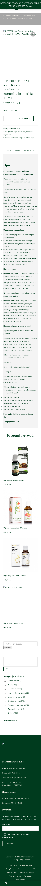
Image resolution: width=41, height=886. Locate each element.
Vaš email (6, 824)
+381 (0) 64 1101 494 (18, 777)
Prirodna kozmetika (19, 705)
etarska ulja (29, 138)
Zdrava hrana (16, 709)
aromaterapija (17, 138)
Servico (27, 860)
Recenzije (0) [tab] (29, 150)
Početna (6, 15)
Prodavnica (15, 15)
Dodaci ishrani (16, 701)
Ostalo (13, 713)
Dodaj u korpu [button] (20, 476)
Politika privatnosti (26, 865)
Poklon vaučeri (15, 689)
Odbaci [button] (29, 6)
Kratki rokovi (14, 681)
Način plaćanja (10, 869)
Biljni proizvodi (19, 132)
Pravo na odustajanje (27, 872)
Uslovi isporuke (12, 872)
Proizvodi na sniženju (18, 693)
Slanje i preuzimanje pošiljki (26, 869)
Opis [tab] (9, 150)
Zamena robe (20, 879)
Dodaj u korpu (24, 118)
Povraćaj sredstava (15, 876)
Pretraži (7, 648)
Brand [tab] (17, 150)
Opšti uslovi (13, 865)
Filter (7, 669)
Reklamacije (28, 876)
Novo (12, 685)
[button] (33, 34)
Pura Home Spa (10, 111)
